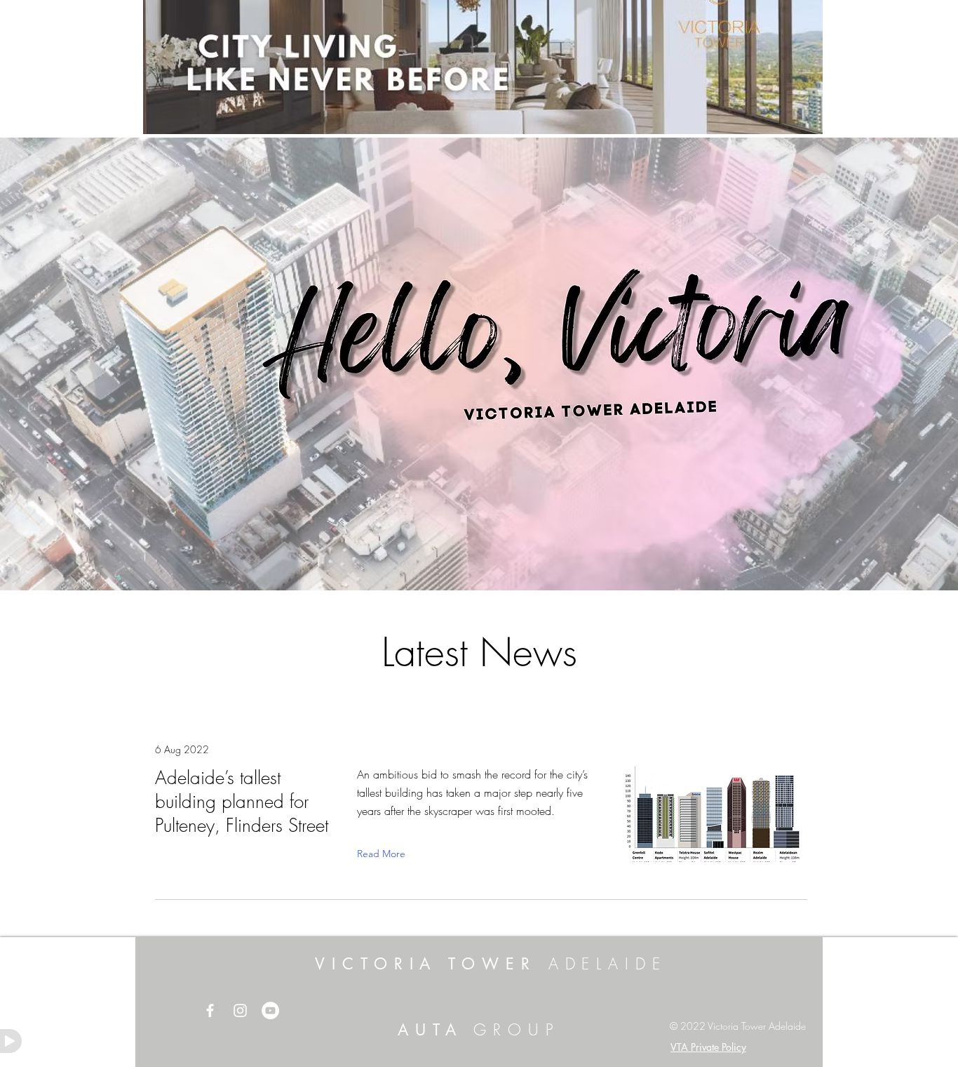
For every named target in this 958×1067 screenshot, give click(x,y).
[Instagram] (240, 1010)
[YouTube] (270, 1010)
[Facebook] (210, 1010)
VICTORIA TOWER (491, 964)
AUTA (430, 1030)
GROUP (511, 1029)
